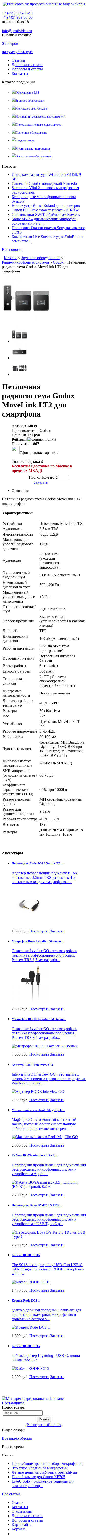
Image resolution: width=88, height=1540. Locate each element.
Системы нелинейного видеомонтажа (38, 124)
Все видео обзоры (17, 1438)
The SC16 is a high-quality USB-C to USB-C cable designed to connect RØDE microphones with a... (48, 1269)
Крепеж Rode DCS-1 (26, 1300)
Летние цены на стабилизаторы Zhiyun (44, 1472)
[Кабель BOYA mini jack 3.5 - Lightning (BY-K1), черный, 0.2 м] (49, 1183)
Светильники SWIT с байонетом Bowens (46, 214)
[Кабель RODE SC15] (30, 1367)
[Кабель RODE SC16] (30, 1281)
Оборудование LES (27, 92)
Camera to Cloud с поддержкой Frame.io (44, 183)
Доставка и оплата (27, 65)
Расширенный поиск (44, 1425)
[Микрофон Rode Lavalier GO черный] (30, 983)
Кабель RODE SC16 (26, 1255)
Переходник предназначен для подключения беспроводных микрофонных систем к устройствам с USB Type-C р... (49, 1219)
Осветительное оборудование (33, 156)
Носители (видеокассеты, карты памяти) (40, 116)
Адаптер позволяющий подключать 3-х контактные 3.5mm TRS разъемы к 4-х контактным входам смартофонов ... (44, 877)
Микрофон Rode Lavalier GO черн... (37, 941)
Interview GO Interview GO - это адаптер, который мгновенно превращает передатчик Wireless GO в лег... (49, 1078)
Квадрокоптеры (25, 140)
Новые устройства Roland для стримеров (46, 205)
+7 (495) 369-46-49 (17, 13)
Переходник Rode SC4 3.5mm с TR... (37, 863)
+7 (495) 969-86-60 (17, 17)
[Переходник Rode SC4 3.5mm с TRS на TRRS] (30, 905)
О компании (22, 1511)
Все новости (12, 249)
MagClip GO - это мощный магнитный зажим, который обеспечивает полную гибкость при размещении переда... (44, 1124)
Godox (58, 262)
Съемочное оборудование (31, 132)
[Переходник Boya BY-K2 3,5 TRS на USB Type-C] (49, 1233)
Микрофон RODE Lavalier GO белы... (39, 1019)
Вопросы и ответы (27, 69)
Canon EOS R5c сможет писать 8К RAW (45, 210)
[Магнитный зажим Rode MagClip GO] (45, 1136)
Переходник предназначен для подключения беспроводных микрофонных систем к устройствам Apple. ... (49, 1169)
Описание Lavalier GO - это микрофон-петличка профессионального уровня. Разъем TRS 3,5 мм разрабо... (44, 955)
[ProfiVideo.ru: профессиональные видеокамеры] (44, 4)
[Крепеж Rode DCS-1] (31, 1326)
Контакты (20, 73)
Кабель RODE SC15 (26, 1346)
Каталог (10, 258)
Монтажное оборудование (31, 108)
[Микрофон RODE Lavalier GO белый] (45, 1045)
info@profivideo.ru (17, 31)
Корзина (19, 1529)
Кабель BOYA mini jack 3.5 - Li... (35, 1155)
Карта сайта (22, 1525)
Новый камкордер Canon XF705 (38, 1477)
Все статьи (11, 1494)
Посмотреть (39, 931)
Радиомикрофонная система (25, 262)
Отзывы (18, 60)
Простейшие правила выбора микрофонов (47, 1463)
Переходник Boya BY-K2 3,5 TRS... (36, 1205)
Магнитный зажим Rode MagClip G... (38, 1110)
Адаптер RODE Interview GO (32, 1064)
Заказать (41, 482)
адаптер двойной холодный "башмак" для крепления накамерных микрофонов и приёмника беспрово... (46, 1314)
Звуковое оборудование (30, 100)
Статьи (17, 1502)
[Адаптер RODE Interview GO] (38, 1090)
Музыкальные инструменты (33, 148)
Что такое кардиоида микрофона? (40, 1468)
